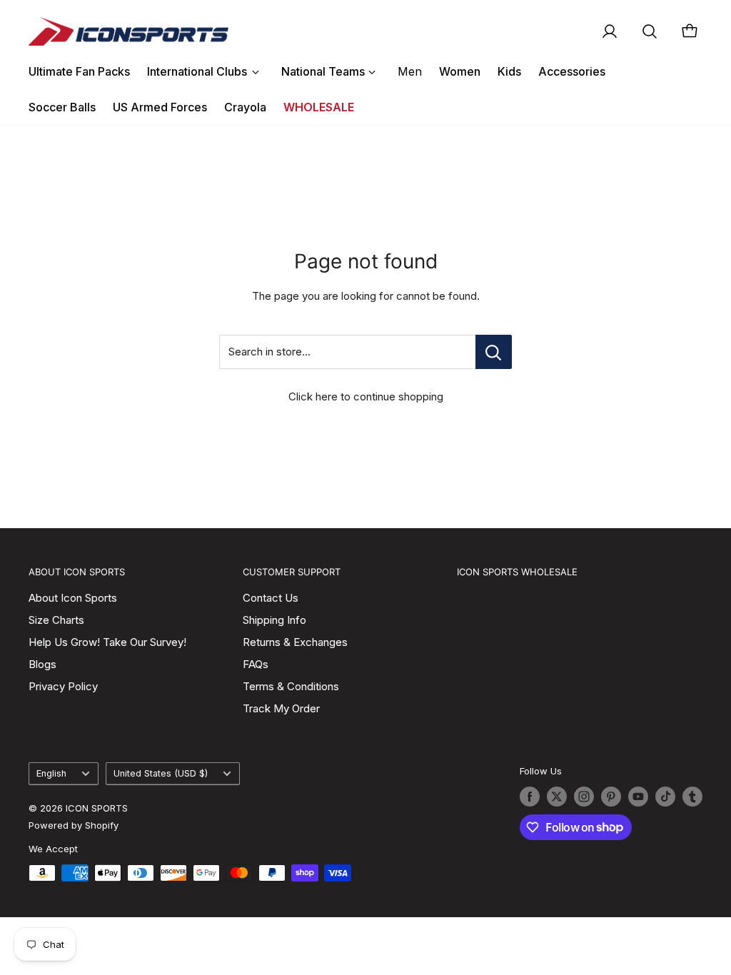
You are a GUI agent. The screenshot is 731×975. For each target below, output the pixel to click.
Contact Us (270, 598)
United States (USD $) (161, 773)
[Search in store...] (493, 352)
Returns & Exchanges (295, 642)
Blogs (42, 664)
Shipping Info (274, 620)
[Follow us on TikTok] (665, 797)
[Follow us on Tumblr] (692, 797)
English (51, 773)
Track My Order (281, 708)
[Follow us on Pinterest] (611, 797)
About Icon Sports (73, 598)
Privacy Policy (63, 686)
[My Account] (609, 31)
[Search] (649, 31)
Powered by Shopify (74, 825)
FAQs (255, 664)
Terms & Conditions (291, 686)
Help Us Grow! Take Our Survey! (107, 642)
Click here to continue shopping (365, 396)
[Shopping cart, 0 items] (689, 31)
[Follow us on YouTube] (638, 797)
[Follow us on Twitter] (557, 797)
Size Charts (56, 620)
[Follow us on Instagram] (584, 797)
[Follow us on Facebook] (530, 797)
